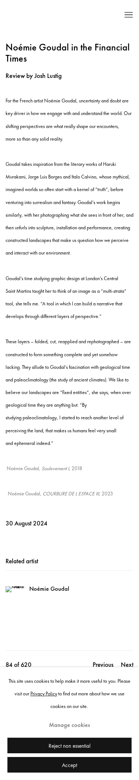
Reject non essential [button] (69, 746)
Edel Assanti (56, 15)
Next (127, 665)
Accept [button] (69, 765)
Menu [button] (127, 15)
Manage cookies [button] (69, 725)
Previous (103, 665)
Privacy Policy (43, 693)
